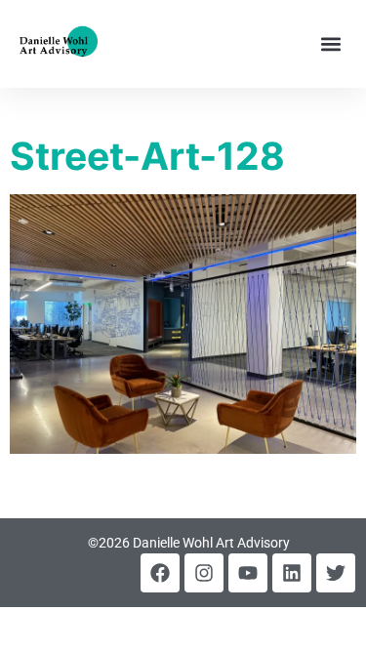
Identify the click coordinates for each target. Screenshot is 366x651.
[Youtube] (247, 572)
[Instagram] (204, 572)
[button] (330, 44)
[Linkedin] (291, 572)
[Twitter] (335, 572)
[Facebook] (160, 572)
